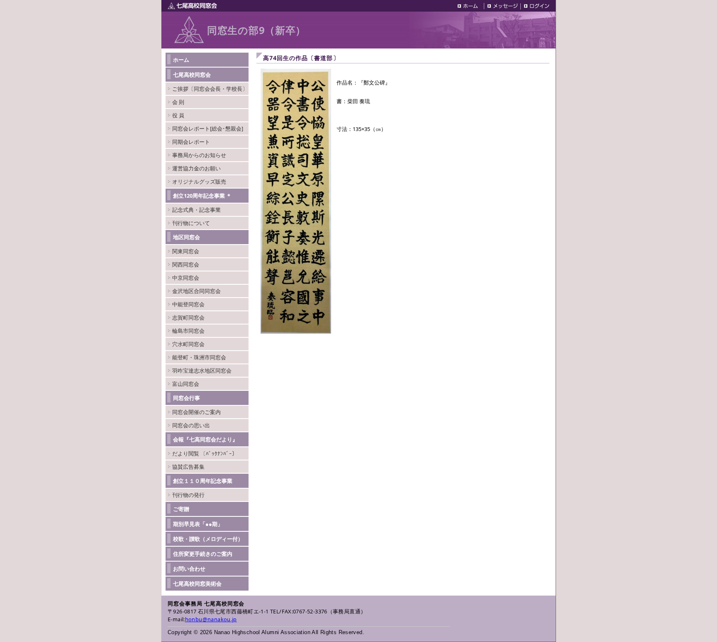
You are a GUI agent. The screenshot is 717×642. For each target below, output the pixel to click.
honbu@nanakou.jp (211, 619)
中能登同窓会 (188, 304)
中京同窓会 (185, 277)
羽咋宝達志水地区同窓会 (202, 370)
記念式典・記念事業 (196, 209)
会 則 (178, 102)
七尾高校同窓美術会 (197, 583)
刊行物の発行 (188, 495)
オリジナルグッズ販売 (199, 181)
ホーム (181, 59)
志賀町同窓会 (188, 317)
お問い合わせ (189, 568)
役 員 (178, 115)
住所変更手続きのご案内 (202, 553)
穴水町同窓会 (188, 344)
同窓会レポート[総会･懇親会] (207, 128)
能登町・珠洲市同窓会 (199, 357)
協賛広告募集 (188, 466)
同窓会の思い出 (191, 425)
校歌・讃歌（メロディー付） (208, 539)
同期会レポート (191, 141)
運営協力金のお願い (196, 168)
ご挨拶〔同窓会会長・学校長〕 (210, 88)
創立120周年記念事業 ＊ (202, 195)
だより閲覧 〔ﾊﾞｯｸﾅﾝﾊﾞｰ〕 (204, 453)
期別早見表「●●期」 (198, 524)
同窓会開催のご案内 (196, 412)
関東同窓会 (185, 251)
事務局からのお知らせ (199, 155)
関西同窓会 (185, 264)
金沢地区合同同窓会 (196, 291)
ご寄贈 (181, 509)
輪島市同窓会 (188, 330)
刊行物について (191, 223)
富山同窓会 (185, 384)
